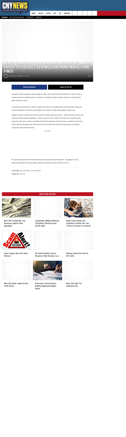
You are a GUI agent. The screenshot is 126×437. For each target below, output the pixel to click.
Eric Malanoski (12, 76)
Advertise (30, 17)
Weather (67, 13)
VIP (60, 13)
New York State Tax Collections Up (74, 284)
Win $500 (38, 17)
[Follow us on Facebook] (84, 13)
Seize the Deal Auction (16, 17)
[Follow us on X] (89, 13)
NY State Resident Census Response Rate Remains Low (47, 254)
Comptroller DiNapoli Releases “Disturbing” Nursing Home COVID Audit (47, 223)
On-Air (40, 13)
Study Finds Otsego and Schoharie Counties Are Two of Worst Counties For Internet (78, 223)
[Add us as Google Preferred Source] (79, 13)
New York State (25, 170)
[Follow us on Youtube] (94, 13)
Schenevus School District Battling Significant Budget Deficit (45, 286)
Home (33, 13)
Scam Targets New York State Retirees (16, 254)
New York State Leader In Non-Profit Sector (16, 284)
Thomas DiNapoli (35, 170)
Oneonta (22, 174)
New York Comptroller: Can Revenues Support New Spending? (14, 223)
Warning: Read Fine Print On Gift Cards (77, 254)
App (54, 13)
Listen (48, 13)
